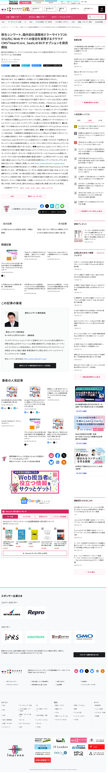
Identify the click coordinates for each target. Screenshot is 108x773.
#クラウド (50, 188)
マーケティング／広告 (14, 22)
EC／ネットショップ (25, 723)
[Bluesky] (92, 671)
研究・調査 (84, 1)
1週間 (90, 120)
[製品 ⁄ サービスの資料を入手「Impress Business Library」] (42, 754)
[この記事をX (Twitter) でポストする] (47, 206)
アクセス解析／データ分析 (44, 22)
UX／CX (22, 720)
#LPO (33, 188)
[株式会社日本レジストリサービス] (11, 637)
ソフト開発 (67, 1)
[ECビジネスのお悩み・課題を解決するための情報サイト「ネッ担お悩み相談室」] (42, 761)
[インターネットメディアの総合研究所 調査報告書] (96, 741)
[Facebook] (57, 455)
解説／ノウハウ (59, 705)
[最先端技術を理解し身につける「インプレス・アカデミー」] (96, 754)
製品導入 (51, 2)
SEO (3, 22)
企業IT (62, 1)
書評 (75, 709)
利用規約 (84, 681)
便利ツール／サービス (61, 716)
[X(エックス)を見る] (87, 671)
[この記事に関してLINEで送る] (62, 206)
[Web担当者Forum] (11, 672)
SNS (30, 22)
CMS (73, 22)
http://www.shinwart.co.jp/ (35, 359)
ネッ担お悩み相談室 (33, 461)
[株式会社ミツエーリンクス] (11, 612)
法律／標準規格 (7, 720)
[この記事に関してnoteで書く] (57, 206)
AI (25, 22)
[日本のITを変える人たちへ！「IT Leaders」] (60, 747)
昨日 (79, 120)
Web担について (75, 9)
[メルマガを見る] (76, 671)
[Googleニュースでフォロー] (97, 671)
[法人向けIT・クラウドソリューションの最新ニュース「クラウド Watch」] (42, 747)
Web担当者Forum (11, 9)
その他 (38, 727)
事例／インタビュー (79, 705)
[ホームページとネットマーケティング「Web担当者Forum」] (78, 741)
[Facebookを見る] (81, 671)
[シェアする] (42, 206)
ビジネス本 (26, 517)
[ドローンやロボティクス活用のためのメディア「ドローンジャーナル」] (78, 754)
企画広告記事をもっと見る (91, 377)
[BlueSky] (51, 462)
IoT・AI (72, 1)
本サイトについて (11, 681)
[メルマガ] (51, 455)
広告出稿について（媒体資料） (40, 681)
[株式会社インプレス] (15, 751)
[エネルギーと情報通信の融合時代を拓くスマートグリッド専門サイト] (78, 747)
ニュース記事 (99, 709)
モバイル (39, 723)
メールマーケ (6, 727)
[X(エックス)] (63, 455)
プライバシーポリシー (13, 684)
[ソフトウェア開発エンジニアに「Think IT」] (60, 741)
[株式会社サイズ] (60, 637)
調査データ (58, 709)
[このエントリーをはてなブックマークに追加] (52, 206)
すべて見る (91, 572)
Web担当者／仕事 (42, 715)
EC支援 (78, 3)
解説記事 (98, 705)
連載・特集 (61, 9)
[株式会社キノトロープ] (36, 637)
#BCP (22, 188)
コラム (57, 712)
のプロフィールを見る (35, 365)
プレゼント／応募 (100, 712)
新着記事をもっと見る (91, 102)
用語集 (97, 716)
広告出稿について (88, 9)
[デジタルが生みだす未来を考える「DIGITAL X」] (60, 754)
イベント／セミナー (79, 716)
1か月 (100, 120)
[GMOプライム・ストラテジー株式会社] (84, 637)
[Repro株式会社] (36, 612)
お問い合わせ (60, 681)
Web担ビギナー (35, 9)
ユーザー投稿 (14, 27)
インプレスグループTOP (88, 684)
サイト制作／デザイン (61, 22)
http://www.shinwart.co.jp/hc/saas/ (50, 163)
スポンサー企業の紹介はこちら (89, 655)
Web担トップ (4, 27)
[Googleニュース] (57, 462)
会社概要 (59, 684)
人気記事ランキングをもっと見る (91, 211)
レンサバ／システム (42, 720)
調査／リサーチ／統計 (85, 22)
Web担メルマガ (50, 9)
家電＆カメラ (43, 517)
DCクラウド (78, 1)
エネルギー (63, 3)
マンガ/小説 (77, 712)
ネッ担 (24, 461)
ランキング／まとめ (60, 719)
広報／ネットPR (7, 723)
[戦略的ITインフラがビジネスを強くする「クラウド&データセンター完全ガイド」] (42, 741)
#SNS (43, 188)
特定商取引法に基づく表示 (39, 684)
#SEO (38, 188)
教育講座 (73, 3)
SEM (21, 727)
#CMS (27, 188)
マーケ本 (10, 517)
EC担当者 (38, 2)
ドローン (68, 3)
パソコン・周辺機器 (59, 517)
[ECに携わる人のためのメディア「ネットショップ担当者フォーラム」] (96, 747)
